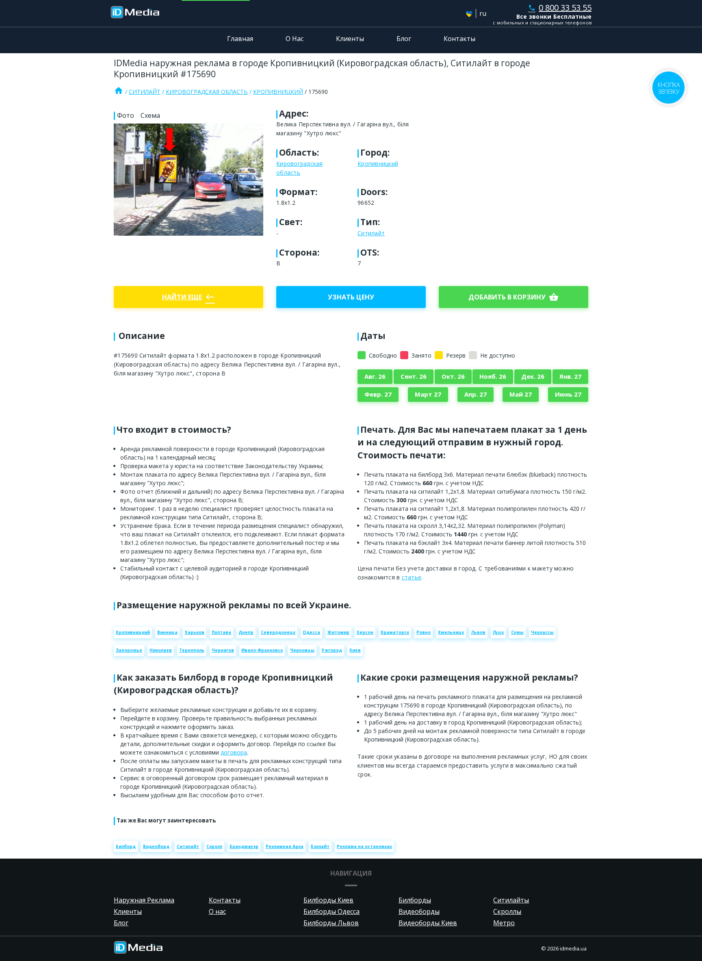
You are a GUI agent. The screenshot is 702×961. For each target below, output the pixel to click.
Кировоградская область (207, 91)
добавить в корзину (513, 297)
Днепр (246, 632)
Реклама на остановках (364, 846)
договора (234, 752)
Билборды (415, 900)
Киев (355, 650)
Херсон (365, 632)
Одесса (311, 632)
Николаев (161, 650)
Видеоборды (419, 911)
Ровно (423, 632)
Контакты (459, 38)
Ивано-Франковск (262, 650)
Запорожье (129, 650)
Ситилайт (144, 91)
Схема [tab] (150, 115)
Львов (478, 632)
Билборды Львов (331, 922)
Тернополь (191, 650)
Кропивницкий (278, 91)
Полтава (221, 632)
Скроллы (507, 911)
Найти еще (188, 297)
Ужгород (332, 650)
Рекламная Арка (284, 846)
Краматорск (395, 632)
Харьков (194, 632)
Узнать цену (351, 297)
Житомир (338, 632)
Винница (167, 632)
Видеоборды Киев (428, 922)
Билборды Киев (328, 900)
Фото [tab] (125, 115)
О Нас (294, 38)
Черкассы (542, 632)
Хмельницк (451, 632)
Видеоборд (156, 846)
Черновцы (302, 650)
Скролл (214, 846)
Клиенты (350, 38)
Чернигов (223, 650)
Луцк (498, 632)
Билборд (126, 846)
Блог (403, 38)
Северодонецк (278, 632)
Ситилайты (511, 900)
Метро (504, 922)
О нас (217, 911)
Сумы (517, 632)
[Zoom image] (188, 180)
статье (412, 577)
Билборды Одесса (331, 911)
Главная (240, 38)
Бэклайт (320, 846)
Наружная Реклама (144, 900)
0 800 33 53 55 (560, 7)
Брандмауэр (244, 846)
